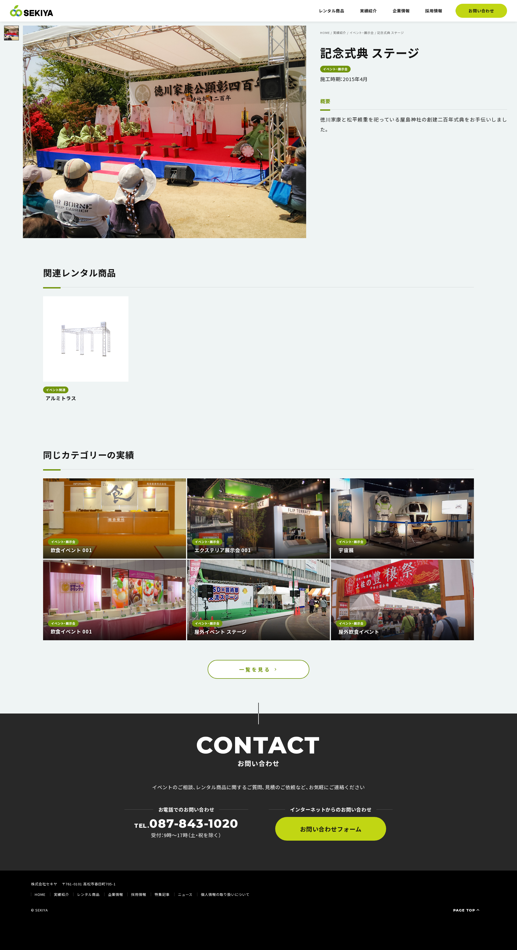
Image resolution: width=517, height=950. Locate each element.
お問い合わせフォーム (330, 828)
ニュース (185, 894)
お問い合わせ (481, 10)
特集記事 (162, 894)
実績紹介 (368, 10)
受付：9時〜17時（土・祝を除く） (186, 827)
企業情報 (401, 10)
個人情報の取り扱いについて (225, 894)
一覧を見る (255, 669)
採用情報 (433, 10)
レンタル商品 (332, 10)
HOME (40, 894)
